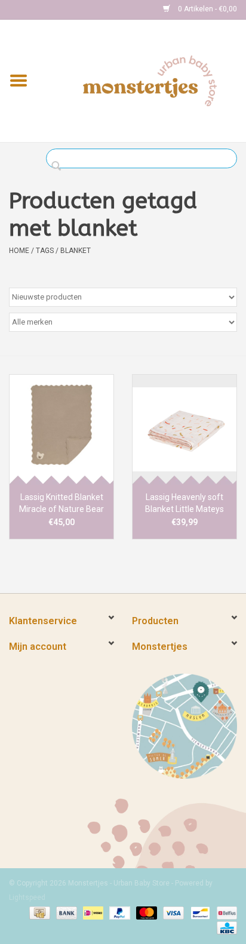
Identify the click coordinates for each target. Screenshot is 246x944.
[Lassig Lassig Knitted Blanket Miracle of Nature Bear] (61, 429)
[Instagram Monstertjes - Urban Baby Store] (60, 9)
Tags (45, 250)
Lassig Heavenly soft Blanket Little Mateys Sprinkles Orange (184, 503)
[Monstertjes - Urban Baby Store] (150, 80)
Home (19, 250)
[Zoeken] (59, 166)
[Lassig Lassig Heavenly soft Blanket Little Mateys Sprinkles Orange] (184, 429)
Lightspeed (27, 897)
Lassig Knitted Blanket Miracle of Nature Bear (61, 503)
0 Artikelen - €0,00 (206, 9)
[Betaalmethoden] (38, 912)
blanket (75, 250)
